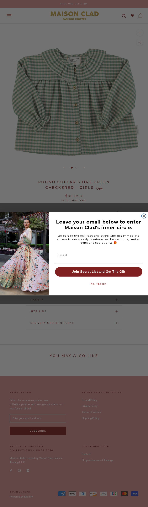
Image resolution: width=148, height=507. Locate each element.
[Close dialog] (144, 216)
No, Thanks (99, 284)
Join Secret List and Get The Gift (98, 271)
